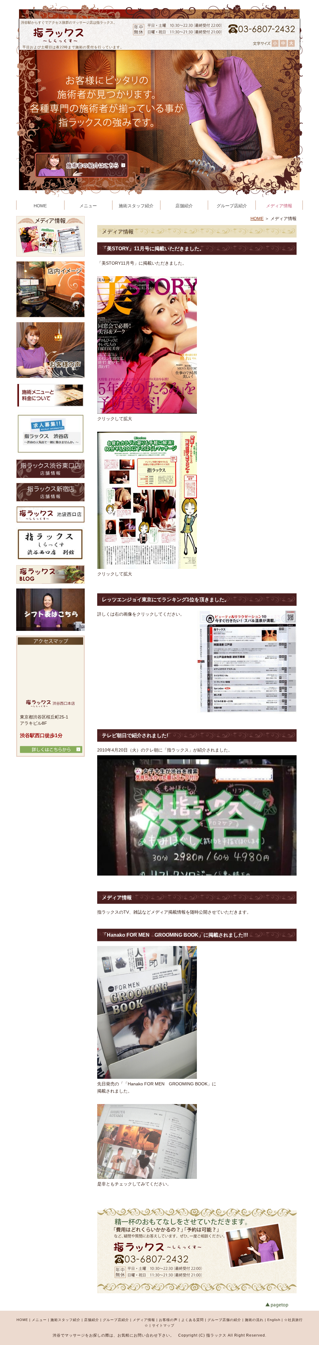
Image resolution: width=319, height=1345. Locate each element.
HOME (257, 218)
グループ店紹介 (116, 1320)
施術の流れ (254, 1320)
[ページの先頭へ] (284, 1305)
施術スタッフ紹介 (65, 1320)
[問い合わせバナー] (197, 1291)
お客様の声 (168, 1320)
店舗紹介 (91, 1320)
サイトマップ (163, 1325)
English (273, 1320)
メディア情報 (144, 1320)
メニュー (39, 1320)
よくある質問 (192, 1320)
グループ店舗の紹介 (224, 1320)
